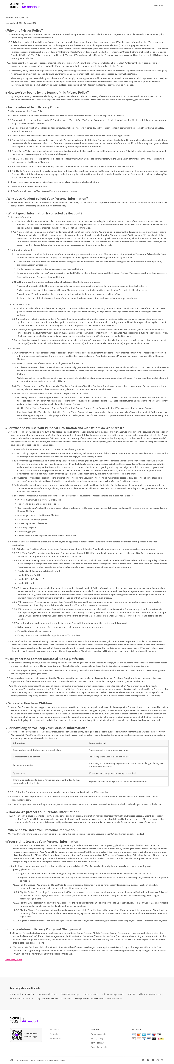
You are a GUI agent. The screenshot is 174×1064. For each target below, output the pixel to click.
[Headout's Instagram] (148, 1060)
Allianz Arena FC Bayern (150, 994)
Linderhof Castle (90, 994)
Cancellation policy (99, 1047)
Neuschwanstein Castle (46, 994)
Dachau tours (66, 998)
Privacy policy (97, 1038)
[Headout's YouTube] (153, 1060)
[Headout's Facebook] (157, 1060)
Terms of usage (98, 1042)
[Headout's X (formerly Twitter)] (162, 1060)
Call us (56, 1034)
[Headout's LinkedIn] (143, 1060)
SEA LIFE (132, 994)
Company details (98, 1034)
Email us (57, 1038)
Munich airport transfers (110, 998)
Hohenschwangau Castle (113, 994)
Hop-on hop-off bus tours (21, 998)
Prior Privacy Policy (13, 959)
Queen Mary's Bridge (70, 994)
